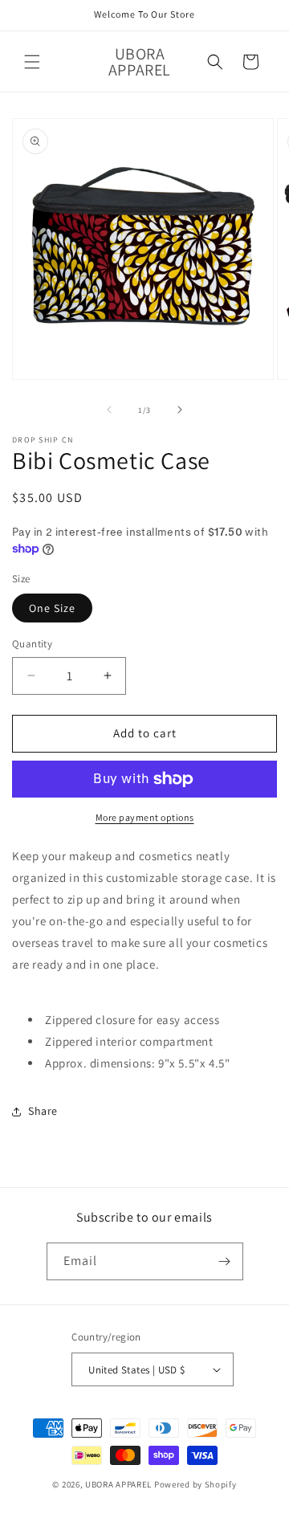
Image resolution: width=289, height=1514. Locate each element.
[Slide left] (109, 409)
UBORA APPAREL (118, 1484)
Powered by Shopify (195, 1484)
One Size (52, 608)
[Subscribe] (224, 1261)
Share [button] (43, 1111)
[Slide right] (179, 409)
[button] (32, 62)
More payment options (145, 817)
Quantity (32, 644)
